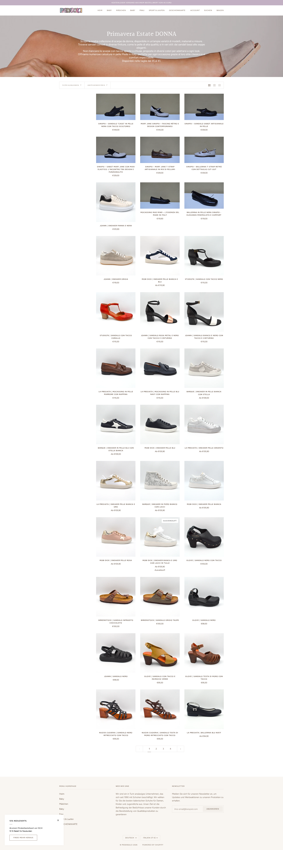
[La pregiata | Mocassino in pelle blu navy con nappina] (160, 368)
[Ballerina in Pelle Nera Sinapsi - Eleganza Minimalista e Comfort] (204, 195)
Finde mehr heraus (23, 838)
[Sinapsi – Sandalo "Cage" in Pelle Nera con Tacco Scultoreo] (115, 107)
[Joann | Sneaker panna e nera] (115, 202)
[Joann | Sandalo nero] (115, 653)
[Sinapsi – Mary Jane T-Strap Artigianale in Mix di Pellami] (160, 150)
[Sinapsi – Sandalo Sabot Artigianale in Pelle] (204, 107)
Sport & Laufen (66, 819)
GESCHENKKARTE (68, 824)
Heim (61, 794)
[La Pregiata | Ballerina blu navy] (204, 709)
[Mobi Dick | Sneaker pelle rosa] (115, 537)
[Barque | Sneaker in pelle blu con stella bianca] (115, 424)
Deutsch (130, 838)
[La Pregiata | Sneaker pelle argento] (204, 424)
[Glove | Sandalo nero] (204, 596)
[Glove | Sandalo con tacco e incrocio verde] (160, 653)
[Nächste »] (180, 749)
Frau (61, 814)
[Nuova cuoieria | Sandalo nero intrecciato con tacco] (115, 709)
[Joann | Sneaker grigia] (115, 255)
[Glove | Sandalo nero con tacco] (204, 537)
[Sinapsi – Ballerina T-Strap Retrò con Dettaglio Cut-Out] (204, 150)
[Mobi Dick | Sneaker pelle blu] (160, 424)
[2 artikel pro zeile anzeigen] (209, 85)
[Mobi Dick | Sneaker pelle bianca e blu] (160, 255)
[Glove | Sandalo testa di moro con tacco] (204, 653)
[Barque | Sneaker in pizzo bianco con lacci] (160, 480)
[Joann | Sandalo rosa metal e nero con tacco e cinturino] (160, 312)
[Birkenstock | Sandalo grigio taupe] (160, 596)
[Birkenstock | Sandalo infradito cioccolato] (115, 596)
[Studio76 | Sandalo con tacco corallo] (115, 312)
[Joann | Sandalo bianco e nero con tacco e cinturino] (204, 312)
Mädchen (63, 804)
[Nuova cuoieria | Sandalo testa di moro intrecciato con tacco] (160, 709)
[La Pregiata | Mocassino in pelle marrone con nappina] (115, 368)
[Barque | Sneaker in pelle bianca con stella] (204, 368)
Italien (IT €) (149, 838)
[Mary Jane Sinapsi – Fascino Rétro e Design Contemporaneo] (160, 107)
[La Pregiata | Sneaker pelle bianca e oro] (115, 480)
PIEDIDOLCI (127, 845)
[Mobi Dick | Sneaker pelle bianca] (204, 480)
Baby (61, 799)
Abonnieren (213, 809)
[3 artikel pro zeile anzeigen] (214, 85)
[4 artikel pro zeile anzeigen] (220, 85)
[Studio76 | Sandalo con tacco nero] (204, 255)
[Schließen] (59, 819)
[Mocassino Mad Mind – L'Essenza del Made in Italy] (160, 195)
